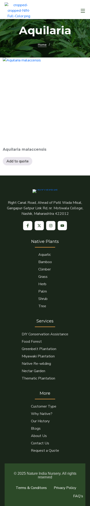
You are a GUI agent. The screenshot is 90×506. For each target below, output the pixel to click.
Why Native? (41, 413)
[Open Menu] (83, 10)
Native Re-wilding (36, 363)
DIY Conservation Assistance (45, 334)
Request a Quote (45, 450)
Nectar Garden (33, 371)
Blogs (36, 428)
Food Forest (32, 341)
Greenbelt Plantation (39, 348)
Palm (42, 291)
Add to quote (17, 161)
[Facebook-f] (27, 225)
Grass (43, 276)
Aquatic (44, 254)
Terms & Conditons (31, 487)
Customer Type (43, 406)
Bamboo (45, 261)
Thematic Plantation (38, 378)
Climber (44, 269)
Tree (42, 306)
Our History (40, 421)
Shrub (43, 298)
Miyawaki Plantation (38, 356)
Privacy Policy (65, 487)
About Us (39, 435)
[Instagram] (50, 225)
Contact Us (40, 443)
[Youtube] (62, 225)
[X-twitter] (39, 225)
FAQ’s (78, 496)
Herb (42, 284)
